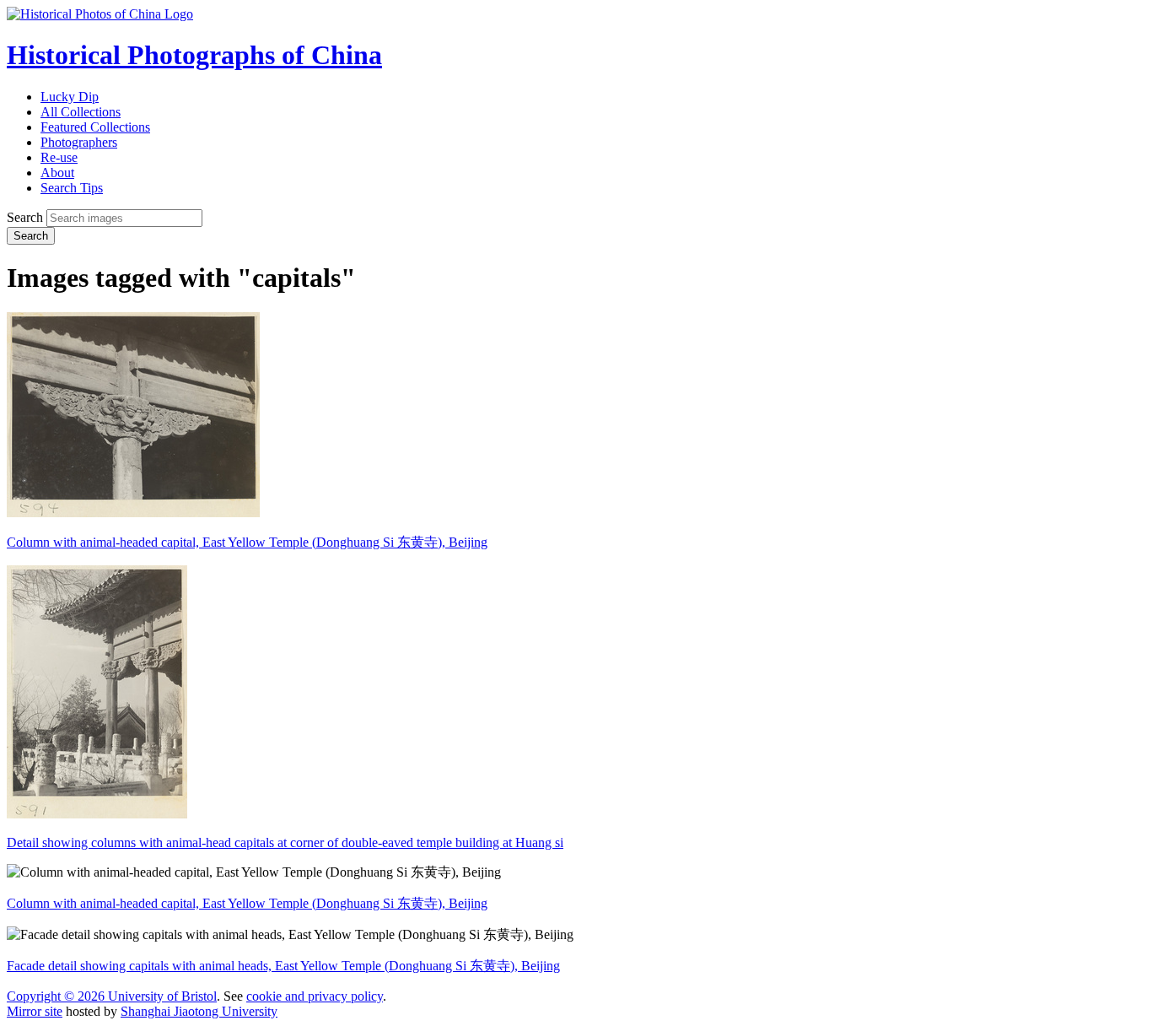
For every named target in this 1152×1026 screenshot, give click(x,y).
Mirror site (34, 1011)
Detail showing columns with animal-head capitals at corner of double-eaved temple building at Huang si (285, 842)
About (57, 172)
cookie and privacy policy (314, 996)
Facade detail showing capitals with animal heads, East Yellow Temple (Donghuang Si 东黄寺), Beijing (283, 965)
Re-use (59, 157)
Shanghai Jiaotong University (199, 1011)
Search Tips (71, 188)
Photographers (78, 142)
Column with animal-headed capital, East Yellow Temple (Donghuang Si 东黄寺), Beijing (247, 542)
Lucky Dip (69, 96)
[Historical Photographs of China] (100, 14)
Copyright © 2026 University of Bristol (112, 996)
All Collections (80, 112)
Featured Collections (95, 127)
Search (25, 217)
